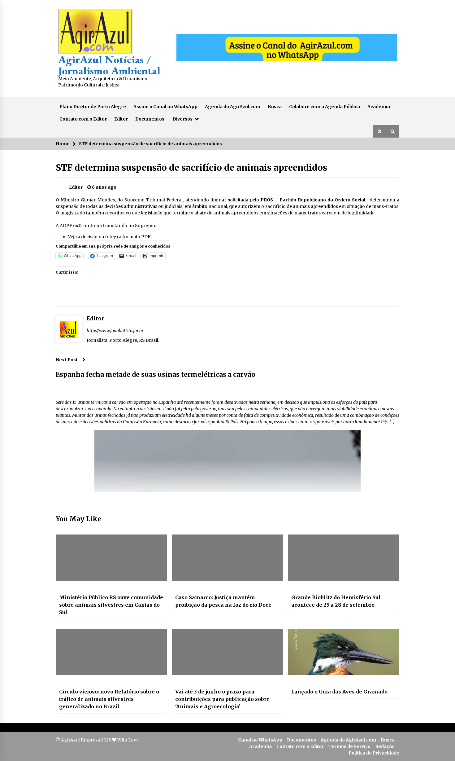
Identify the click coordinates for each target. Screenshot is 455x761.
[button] (379, 131)
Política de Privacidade (374, 753)
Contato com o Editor (83, 119)
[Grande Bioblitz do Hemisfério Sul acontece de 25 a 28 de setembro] (343, 557)
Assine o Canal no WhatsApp (165, 106)
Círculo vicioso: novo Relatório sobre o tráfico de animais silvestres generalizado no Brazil (109, 699)
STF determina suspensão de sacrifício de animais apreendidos (191, 167)
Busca (275, 106)
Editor (121, 119)
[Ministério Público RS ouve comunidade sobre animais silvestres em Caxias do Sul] (111, 557)
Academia (378, 106)
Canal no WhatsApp (260, 740)
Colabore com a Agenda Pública (324, 106)
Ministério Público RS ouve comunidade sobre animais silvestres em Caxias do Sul (111, 604)
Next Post (67, 360)
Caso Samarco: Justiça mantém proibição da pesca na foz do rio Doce (223, 601)
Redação (385, 746)
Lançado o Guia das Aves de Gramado (339, 691)
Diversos (183, 119)
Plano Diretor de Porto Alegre (92, 106)
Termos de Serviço (349, 746)
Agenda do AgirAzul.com (232, 106)
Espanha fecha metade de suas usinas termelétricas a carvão (155, 374)
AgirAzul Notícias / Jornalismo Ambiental (109, 64)
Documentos (149, 119)
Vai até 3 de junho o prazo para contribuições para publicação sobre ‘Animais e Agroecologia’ (222, 699)
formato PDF (136, 237)
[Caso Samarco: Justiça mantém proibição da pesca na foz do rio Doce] (227, 557)
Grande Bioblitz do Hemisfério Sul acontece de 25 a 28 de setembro (336, 601)
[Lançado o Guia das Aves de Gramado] (343, 652)
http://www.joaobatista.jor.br (115, 330)
